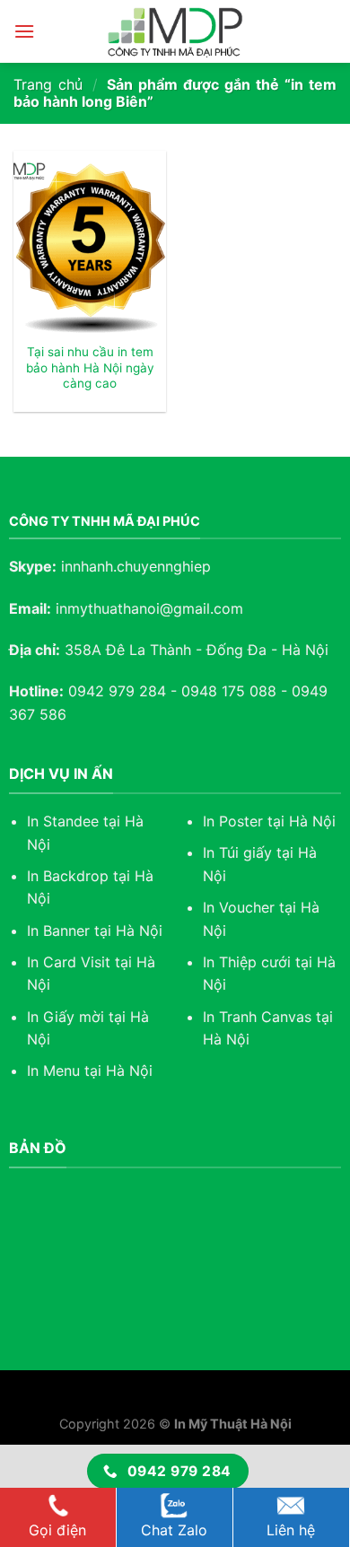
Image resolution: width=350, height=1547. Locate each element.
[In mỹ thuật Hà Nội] (175, 31)
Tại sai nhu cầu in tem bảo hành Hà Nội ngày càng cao (90, 367)
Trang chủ (48, 84)
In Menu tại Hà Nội (90, 1070)
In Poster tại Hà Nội (269, 821)
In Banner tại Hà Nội (94, 931)
